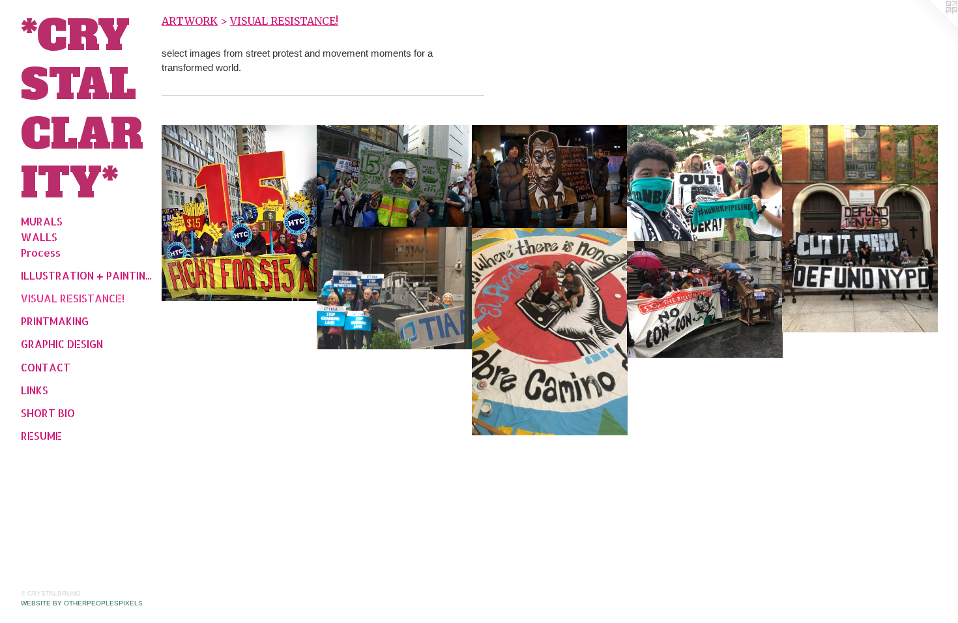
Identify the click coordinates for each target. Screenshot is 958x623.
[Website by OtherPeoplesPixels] (932, 26)
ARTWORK (190, 20)
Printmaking (55, 321)
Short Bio (48, 413)
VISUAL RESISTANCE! (72, 298)
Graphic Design (62, 344)
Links (34, 390)
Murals (42, 221)
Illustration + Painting (86, 275)
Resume (41, 435)
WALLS (39, 237)
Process (41, 252)
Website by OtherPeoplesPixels (82, 603)
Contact (45, 367)
